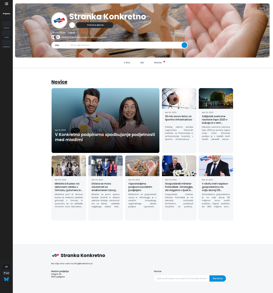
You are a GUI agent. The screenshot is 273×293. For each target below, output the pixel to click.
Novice (59, 82)
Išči (142, 62)
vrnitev (84, 37)
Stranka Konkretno (107, 16)
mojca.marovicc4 (98, 37)
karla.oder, (76, 37)
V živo (127, 62)
